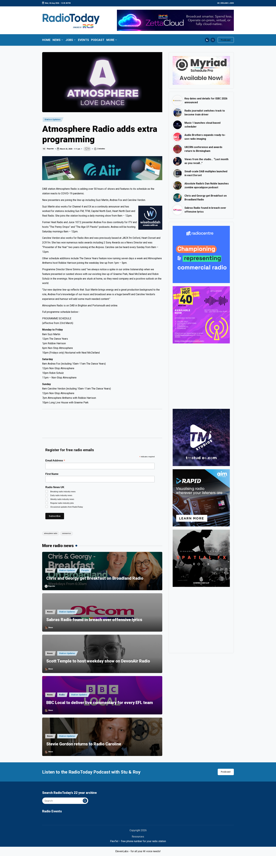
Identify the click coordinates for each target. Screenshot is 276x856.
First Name (51, 474)
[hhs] (201, 558)
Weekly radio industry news (62, 499)
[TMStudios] (201, 437)
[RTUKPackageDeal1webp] (102, 168)
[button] (226, 40)
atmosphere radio (50, 533)
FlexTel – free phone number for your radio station (138, 841)
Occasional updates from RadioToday (66, 507)
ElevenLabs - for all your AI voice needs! (138, 851)
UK (218, 3)
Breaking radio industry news (63, 491)
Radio (62, 695)
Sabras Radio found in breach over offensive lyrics (94, 619)
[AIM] (201, 497)
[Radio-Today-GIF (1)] (201, 254)
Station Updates (53, 119)
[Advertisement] (102, 425)
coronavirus (66, 533)
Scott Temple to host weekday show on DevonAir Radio (98, 661)
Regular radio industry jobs (62, 503)
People (85, 570)
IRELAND (224, 3)
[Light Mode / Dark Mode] (207, 40)
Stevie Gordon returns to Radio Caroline (83, 744)
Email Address (55, 460)
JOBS (231, 3)
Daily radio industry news (61, 495)
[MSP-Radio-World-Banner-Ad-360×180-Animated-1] (201, 70)
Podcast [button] (226, 771)
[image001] (201, 314)
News (50, 570)
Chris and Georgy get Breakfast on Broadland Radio (94, 578)
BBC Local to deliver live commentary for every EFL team (99, 702)
